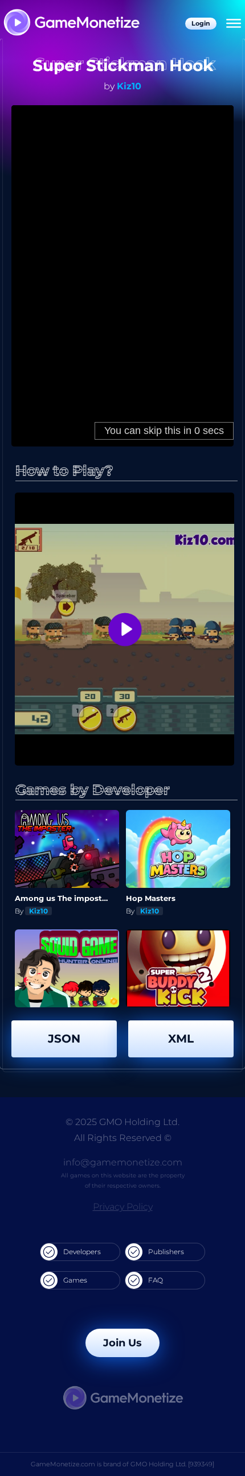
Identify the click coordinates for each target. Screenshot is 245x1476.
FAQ (155, 1280)
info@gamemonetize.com (122, 1162)
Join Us (122, 1343)
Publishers (166, 1251)
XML (181, 1038)
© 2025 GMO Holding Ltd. (122, 1122)
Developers (82, 1251)
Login (200, 23)
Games (75, 1280)
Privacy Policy (123, 1206)
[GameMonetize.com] (71, 24)
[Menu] (233, 23)
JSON (64, 1038)
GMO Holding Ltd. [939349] (172, 1464)
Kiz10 (129, 86)
